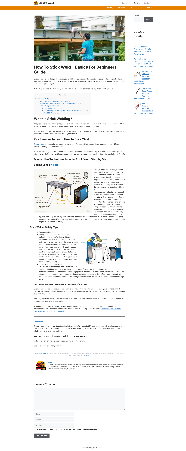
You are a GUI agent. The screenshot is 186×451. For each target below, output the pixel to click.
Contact (147, 3)
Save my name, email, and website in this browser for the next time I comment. (67, 430)
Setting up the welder (49, 106)
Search (136, 16)
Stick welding (39, 144)
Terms (131, 8)
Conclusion (51, 113)
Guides (124, 3)
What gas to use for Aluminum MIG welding (55, 311)
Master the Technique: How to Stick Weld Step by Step (59, 103)
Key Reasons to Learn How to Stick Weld (53, 101)
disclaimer (86, 355)
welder (54, 164)
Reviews (137, 3)
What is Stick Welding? (44, 99)
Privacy (110, 8)
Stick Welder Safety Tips (51, 108)
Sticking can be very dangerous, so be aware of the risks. (66, 111)
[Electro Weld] (36, 3)
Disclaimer (121, 8)
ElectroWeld (43, 353)
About (139, 8)
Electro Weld (46, 2)
